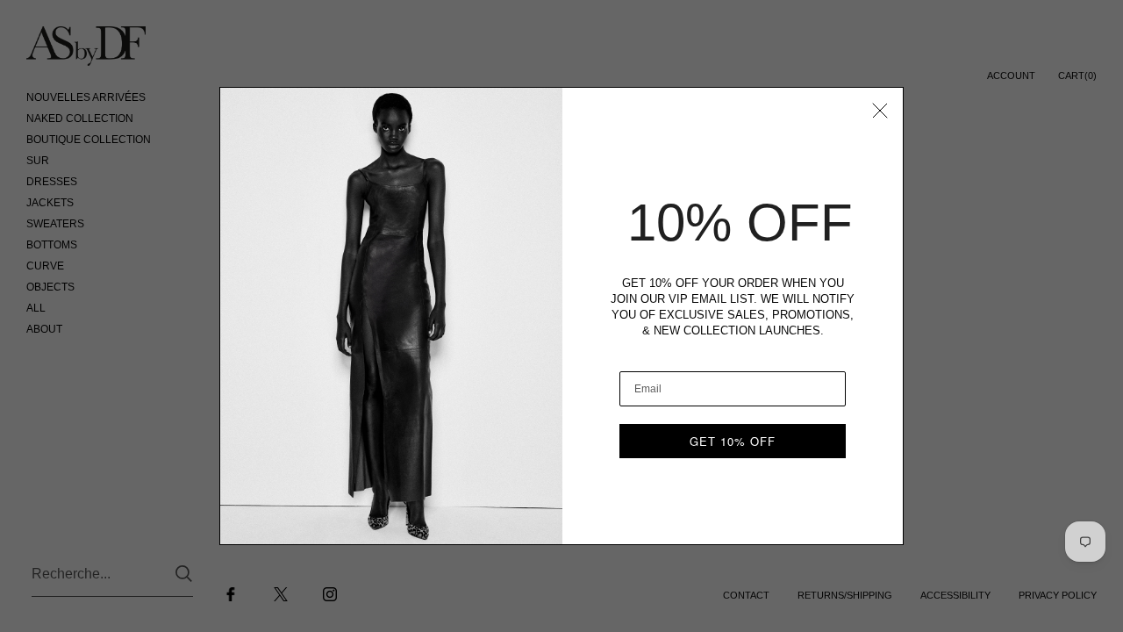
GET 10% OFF (733, 441)
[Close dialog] (880, 110)
